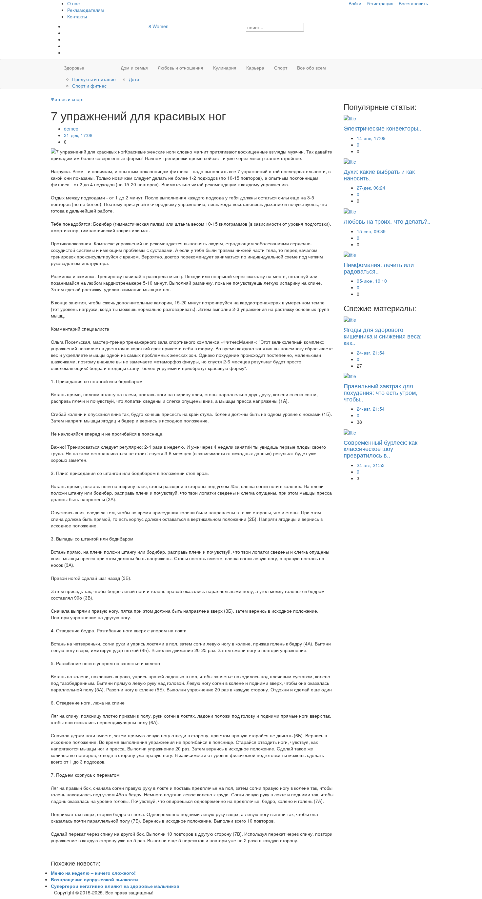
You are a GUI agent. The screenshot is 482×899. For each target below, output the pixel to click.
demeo (71, 128)
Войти (355, 3)
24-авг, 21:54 (371, 352)
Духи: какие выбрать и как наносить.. (379, 174)
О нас (73, 3)
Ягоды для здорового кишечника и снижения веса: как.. (383, 336)
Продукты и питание (94, 79)
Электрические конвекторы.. (382, 128)
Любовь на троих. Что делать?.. (387, 221)
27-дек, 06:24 (371, 187)
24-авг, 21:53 (371, 465)
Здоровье (74, 67)
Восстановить (413, 3)
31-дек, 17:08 (78, 135)
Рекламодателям (85, 10)
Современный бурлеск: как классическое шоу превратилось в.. (380, 449)
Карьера (255, 67)
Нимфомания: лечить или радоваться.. (379, 267)
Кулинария (224, 67)
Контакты (77, 16)
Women (159, 26)
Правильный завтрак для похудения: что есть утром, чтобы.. (380, 392)
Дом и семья (134, 67)
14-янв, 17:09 (371, 138)
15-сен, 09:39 (371, 231)
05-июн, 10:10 (372, 280)
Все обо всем (311, 67)
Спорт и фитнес (89, 85)
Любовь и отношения (180, 67)
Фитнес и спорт (67, 99)
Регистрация (380, 3)
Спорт (280, 67)
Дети (134, 79)
